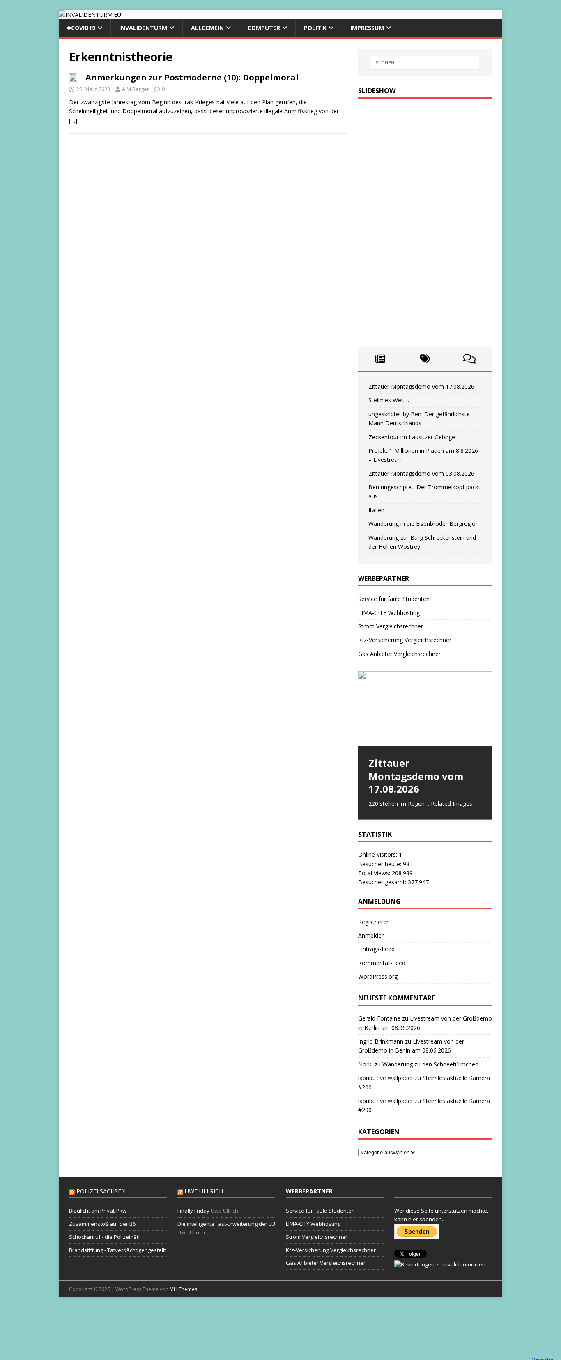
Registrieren (374, 922)
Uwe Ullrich (204, 1191)
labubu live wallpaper (385, 1078)
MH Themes (183, 1289)
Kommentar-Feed (381, 963)
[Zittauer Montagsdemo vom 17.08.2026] (425, 708)
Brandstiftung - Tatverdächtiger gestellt (117, 1250)
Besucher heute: (380, 864)
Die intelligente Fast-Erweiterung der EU (226, 1223)
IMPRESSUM (367, 28)
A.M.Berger (135, 89)
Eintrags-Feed (376, 949)
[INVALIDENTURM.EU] (90, 14)
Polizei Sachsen (101, 1191)
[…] (73, 120)
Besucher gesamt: (383, 882)
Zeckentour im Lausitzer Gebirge (411, 437)
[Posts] (380, 359)
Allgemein (207, 28)
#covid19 (81, 28)
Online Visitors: (378, 854)
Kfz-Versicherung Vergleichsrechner (404, 640)
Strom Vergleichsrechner (390, 626)
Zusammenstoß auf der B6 (102, 1223)
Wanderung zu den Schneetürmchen (430, 1064)
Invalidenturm (143, 28)
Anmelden (371, 935)
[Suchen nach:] (425, 63)
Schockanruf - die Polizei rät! (104, 1237)
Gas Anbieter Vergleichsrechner (399, 654)
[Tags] (424, 359)
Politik (315, 28)
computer (264, 28)
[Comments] (469, 359)
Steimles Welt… (388, 400)
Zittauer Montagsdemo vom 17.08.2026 (421, 386)
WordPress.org (378, 976)
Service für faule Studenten (394, 599)
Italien (376, 510)
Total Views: (375, 873)
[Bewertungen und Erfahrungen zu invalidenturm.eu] (439, 1264)
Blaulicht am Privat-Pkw (97, 1210)
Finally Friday (193, 1210)
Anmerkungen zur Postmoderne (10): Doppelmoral (192, 77)
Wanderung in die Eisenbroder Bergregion (423, 523)
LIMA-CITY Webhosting (389, 613)
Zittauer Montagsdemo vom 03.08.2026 (421, 473)
